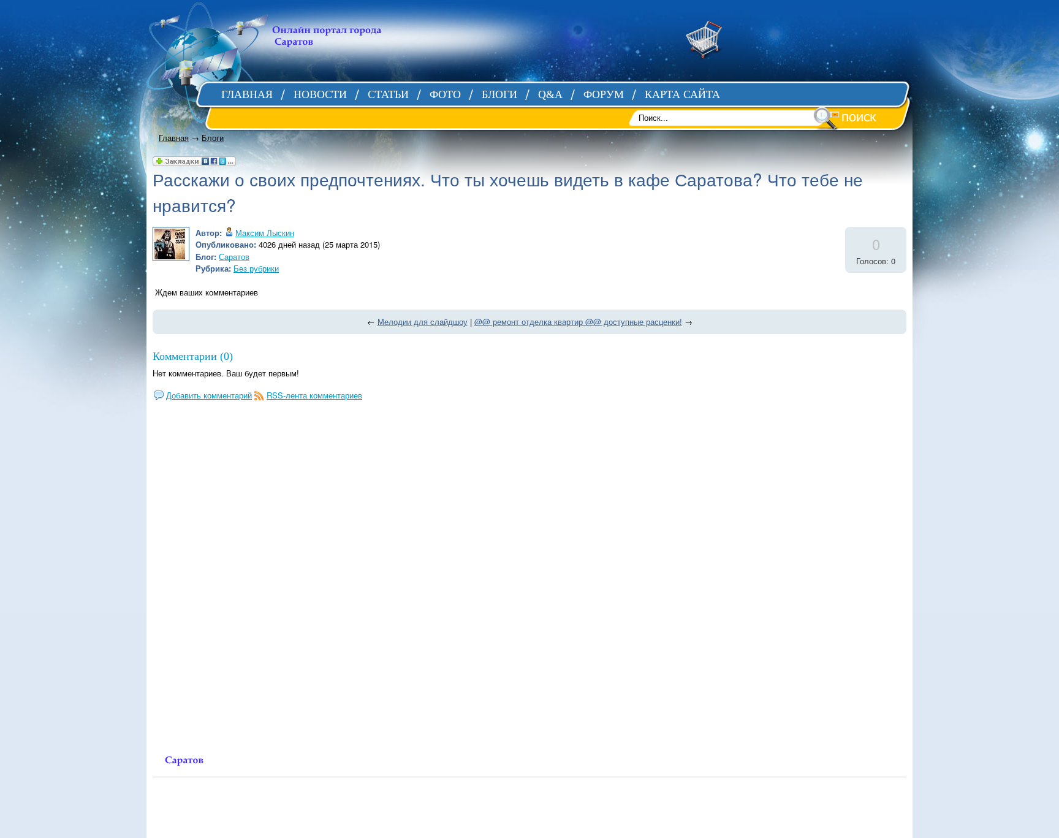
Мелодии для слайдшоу (423, 321)
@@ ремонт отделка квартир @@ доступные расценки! (578, 321)
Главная (174, 137)
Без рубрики (256, 268)
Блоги (213, 137)
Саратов (234, 256)
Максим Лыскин (264, 232)
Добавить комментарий (209, 395)
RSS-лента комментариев (314, 395)
